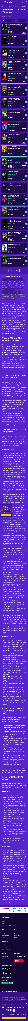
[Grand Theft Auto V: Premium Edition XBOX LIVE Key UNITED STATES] (14, 212)
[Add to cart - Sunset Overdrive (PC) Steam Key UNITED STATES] (24, 68)
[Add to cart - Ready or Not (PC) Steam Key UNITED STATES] (24, 44)
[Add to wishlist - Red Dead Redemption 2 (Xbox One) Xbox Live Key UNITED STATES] (25, 86)
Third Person (5, 296)
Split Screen (21, 294)
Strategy (8, 283)
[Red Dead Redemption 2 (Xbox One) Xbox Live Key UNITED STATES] (14, 90)
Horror (13, 298)
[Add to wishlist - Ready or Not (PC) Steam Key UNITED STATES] (25, 37)
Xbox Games (5, 279)
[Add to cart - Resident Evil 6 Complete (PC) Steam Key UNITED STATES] (24, 106)
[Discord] (22, 956)
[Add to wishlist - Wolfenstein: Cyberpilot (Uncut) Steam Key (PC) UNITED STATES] (25, 195)
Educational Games (7, 292)
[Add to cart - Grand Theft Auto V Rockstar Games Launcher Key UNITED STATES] (24, 239)
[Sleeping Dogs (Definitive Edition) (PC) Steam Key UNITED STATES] (14, 138)
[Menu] (2, 2)
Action (15, 281)
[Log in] (26, 2)
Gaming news (5, 944)
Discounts (4, 937)
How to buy (4, 931)
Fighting (21, 285)
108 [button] (17, 270)
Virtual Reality (5, 298)
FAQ (15, 931)
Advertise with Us (5, 958)
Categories (12, 6)
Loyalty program (5, 935)
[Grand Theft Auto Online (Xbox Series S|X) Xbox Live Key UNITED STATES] (14, 115)
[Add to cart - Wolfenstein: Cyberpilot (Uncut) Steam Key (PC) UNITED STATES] (24, 203)
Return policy (17, 937)
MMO (3, 290)
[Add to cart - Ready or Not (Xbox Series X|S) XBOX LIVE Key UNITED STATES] (24, 227)
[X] (17, 956)
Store (6, 6)
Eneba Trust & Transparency (8, 925)
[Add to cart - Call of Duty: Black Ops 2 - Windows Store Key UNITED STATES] (24, 179)
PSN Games (14, 279)
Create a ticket (17, 935)
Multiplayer (5, 294)
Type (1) (21, 20)
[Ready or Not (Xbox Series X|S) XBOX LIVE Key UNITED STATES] (14, 224)
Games (18, 6)
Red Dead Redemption (10, 687)
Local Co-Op (13, 294)
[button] (20, 270)
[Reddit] (24, 956)
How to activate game (19, 933)
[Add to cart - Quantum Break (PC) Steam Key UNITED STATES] (24, 252)
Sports (4, 285)
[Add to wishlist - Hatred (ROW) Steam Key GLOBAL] (25, 159)
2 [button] (11, 270)
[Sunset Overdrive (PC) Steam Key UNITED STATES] (14, 65)
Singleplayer (17, 292)
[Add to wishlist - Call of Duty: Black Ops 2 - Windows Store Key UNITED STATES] (25, 172)
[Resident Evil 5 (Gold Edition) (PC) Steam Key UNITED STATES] (14, 151)
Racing (22, 283)
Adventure (21, 281)
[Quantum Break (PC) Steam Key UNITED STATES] (14, 248)
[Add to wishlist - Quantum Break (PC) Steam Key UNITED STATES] (25, 245)
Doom (5, 468)
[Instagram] (20, 956)
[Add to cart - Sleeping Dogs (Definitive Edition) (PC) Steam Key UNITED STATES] (24, 142)
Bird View (22, 296)
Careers (3, 923)
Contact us (4, 921)
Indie (10, 281)
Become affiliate (5, 947)
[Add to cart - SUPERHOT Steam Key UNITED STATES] (24, 81)
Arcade (12, 287)
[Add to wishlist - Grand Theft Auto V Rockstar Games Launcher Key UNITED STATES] (25, 233)
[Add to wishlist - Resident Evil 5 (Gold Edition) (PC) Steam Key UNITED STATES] (25, 147)
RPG (3, 283)
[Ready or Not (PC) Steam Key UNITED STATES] (14, 40)
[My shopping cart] (23, 2)
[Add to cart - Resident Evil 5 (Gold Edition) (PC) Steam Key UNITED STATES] (24, 154)
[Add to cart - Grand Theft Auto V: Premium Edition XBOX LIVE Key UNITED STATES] (24, 215)
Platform (10, 285)
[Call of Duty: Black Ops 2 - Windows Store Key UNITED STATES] (14, 175)
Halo (4, 558)
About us (4, 919)
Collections (4, 933)
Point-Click (5, 287)
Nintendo (4, 281)
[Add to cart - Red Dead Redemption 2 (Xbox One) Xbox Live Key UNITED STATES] (24, 93)
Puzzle (16, 285)
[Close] (26, 1003)
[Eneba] (8, 2)
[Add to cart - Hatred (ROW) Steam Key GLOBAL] (24, 166)
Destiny (5, 619)
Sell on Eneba (5, 956)
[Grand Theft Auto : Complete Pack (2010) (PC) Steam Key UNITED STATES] (14, 188)
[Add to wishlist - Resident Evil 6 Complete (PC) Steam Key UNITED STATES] (25, 99)
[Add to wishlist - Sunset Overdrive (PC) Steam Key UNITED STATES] (25, 61)
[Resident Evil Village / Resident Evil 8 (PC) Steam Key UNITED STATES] (14, 28)
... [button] (14, 270)
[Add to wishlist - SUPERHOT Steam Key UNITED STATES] (25, 74)
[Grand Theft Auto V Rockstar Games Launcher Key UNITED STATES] (14, 236)
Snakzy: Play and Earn (6, 949)
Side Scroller (14, 296)
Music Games (10, 290)
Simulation (15, 283)
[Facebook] (15, 956)
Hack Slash (18, 287)
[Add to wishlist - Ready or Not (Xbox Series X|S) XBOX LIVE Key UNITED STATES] (25, 220)
